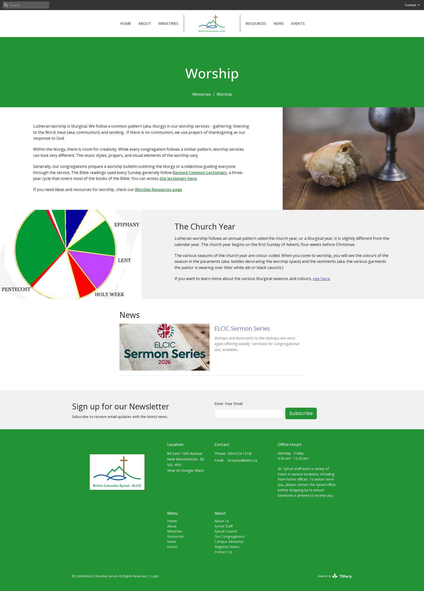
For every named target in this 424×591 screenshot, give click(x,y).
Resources (256, 23)
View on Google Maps (185, 470)
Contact (410, 5)
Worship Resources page (158, 189)
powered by (332, 580)
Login (155, 576)
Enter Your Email (228, 403)
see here (321, 278)
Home (125, 23)
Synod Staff (223, 526)
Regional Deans (226, 546)
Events (298, 23)
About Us (221, 521)
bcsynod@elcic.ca (242, 460)
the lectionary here (178, 178)
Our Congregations (229, 536)
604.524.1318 (240, 453)
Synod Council (225, 531)
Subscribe (301, 413)
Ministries (168, 23)
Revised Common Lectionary (200, 172)
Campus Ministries (229, 541)
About (144, 23)
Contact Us (223, 552)
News (279, 23)
